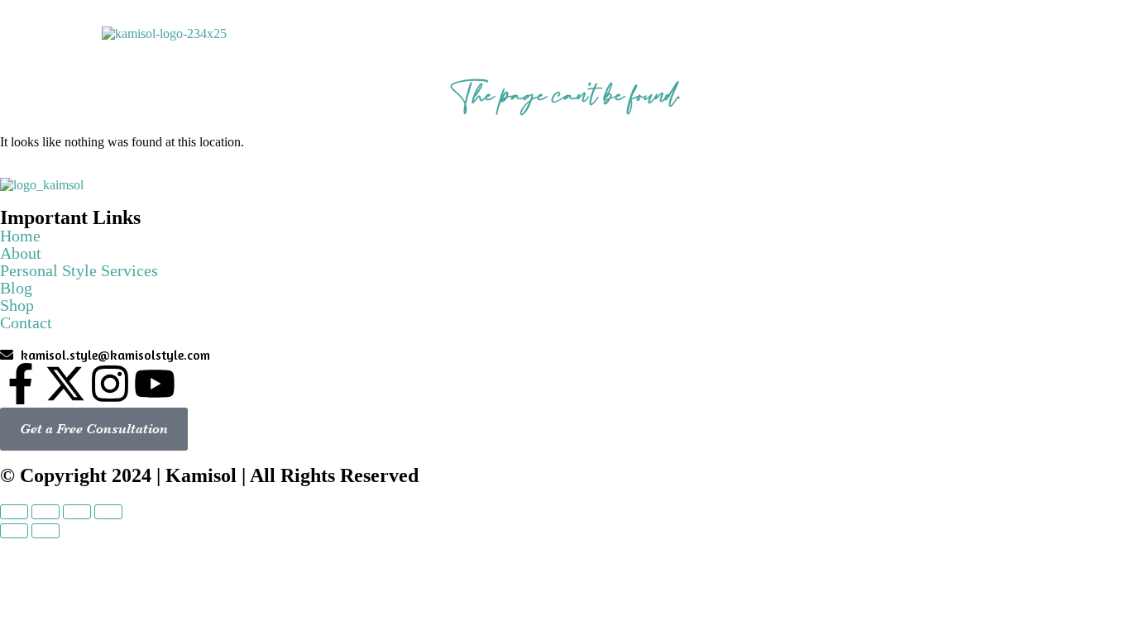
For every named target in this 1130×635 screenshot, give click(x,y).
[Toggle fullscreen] (77, 511)
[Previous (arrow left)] (14, 530)
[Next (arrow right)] (45, 530)
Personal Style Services (737, 28)
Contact (1003, 28)
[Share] (45, 511)
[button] (603, 29)
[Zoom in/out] (108, 511)
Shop (928, 28)
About (597, 28)
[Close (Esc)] (14, 511)
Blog (860, 28)
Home (523, 28)
